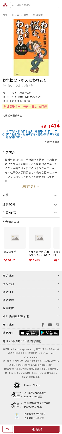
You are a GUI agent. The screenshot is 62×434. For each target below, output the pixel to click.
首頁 (5, 14)
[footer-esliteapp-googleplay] (50, 332)
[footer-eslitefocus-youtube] (50, 324)
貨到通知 (36, 429)
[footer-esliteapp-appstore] (29, 332)
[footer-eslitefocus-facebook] (42, 324)
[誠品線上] (5, 5)
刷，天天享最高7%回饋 (25, 106)
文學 (26, 14)
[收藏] (7, 429)
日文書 (15, 14)
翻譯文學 (38, 14)
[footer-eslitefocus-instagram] (57, 324)
